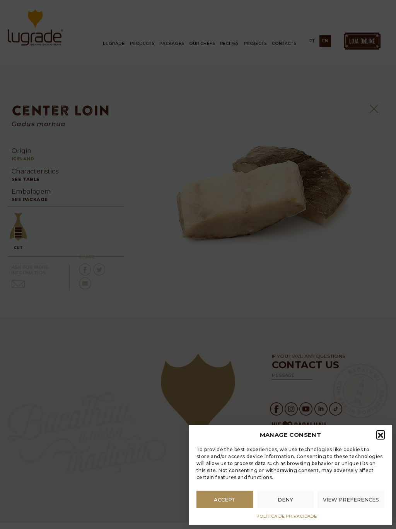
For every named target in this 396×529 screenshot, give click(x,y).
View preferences (351, 499)
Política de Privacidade (286, 516)
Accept (225, 499)
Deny (285, 499)
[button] (380, 434)
